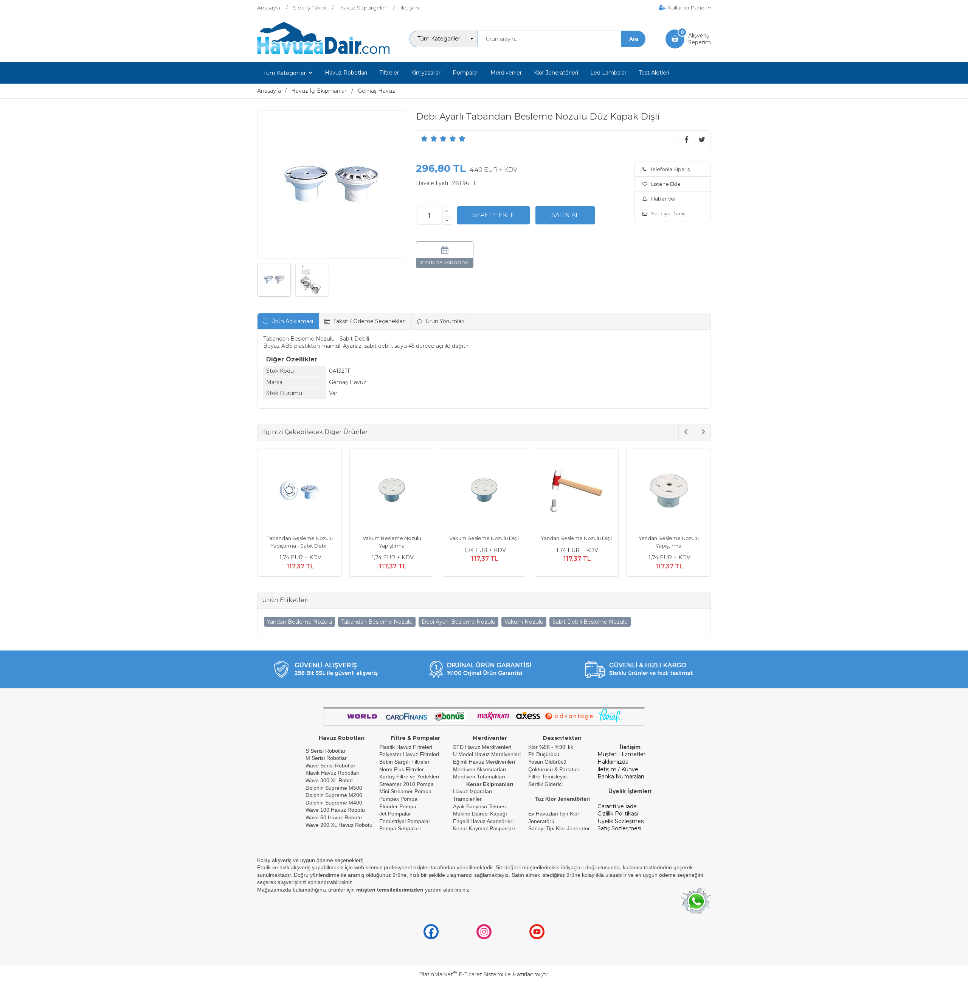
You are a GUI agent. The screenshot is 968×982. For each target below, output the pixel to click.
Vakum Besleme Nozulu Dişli (484, 538)
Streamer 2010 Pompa (406, 784)
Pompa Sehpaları (400, 828)
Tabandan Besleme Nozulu (377, 621)
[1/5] (424, 138)
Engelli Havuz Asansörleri (483, 821)
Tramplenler (467, 799)
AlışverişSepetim (699, 39)
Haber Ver (663, 199)
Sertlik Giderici (545, 784)
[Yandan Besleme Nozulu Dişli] (576, 491)
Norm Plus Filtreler (401, 769)
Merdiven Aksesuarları (479, 769)
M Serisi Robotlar (326, 758)
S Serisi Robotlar (326, 751)
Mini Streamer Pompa (405, 791)
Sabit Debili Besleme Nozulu (590, 621)
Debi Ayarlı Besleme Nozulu (458, 621)
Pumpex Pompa (398, 799)
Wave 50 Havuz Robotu (334, 817)
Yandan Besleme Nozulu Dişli (576, 538)
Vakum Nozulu (523, 621)
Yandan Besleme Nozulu (299, 621)
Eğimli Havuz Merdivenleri (484, 762)
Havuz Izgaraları (472, 791)
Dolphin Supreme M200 (335, 795)
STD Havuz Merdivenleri (482, 747)
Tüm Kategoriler (284, 73)
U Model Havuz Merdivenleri (487, 754)
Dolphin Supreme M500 (334, 788)
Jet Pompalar (395, 814)
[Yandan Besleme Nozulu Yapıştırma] (668, 491)
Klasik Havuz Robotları (333, 773)
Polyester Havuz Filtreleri (409, 754)
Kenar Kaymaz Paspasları (484, 828)
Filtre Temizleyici (548, 776)
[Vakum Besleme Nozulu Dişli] (484, 491)
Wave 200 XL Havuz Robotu (340, 825)
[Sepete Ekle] (493, 215)
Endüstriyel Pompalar (404, 821)
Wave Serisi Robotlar (330, 766)
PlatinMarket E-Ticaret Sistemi (461, 974)
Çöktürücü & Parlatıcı (553, 769)
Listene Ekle (666, 184)
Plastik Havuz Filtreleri (405, 747)
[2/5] (429, 138)
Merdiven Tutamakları (479, 776)
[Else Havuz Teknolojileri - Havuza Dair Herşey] (323, 54)
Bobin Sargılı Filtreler (404, 762)
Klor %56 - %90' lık (550, 747)
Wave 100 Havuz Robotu (336, 810)
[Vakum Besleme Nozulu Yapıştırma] (391, 491)
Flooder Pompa (397, 806)
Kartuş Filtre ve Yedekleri (409, 776)
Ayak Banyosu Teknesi (480, 806)
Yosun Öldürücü (547, 762)
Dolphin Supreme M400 (334, 803)
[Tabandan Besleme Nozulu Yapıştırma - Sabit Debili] (299, 491)
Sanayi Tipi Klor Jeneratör (559, 828)
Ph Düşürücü (543, 754)
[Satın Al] (565, 215)
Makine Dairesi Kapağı (480, 814)
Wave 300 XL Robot (329, 780)
